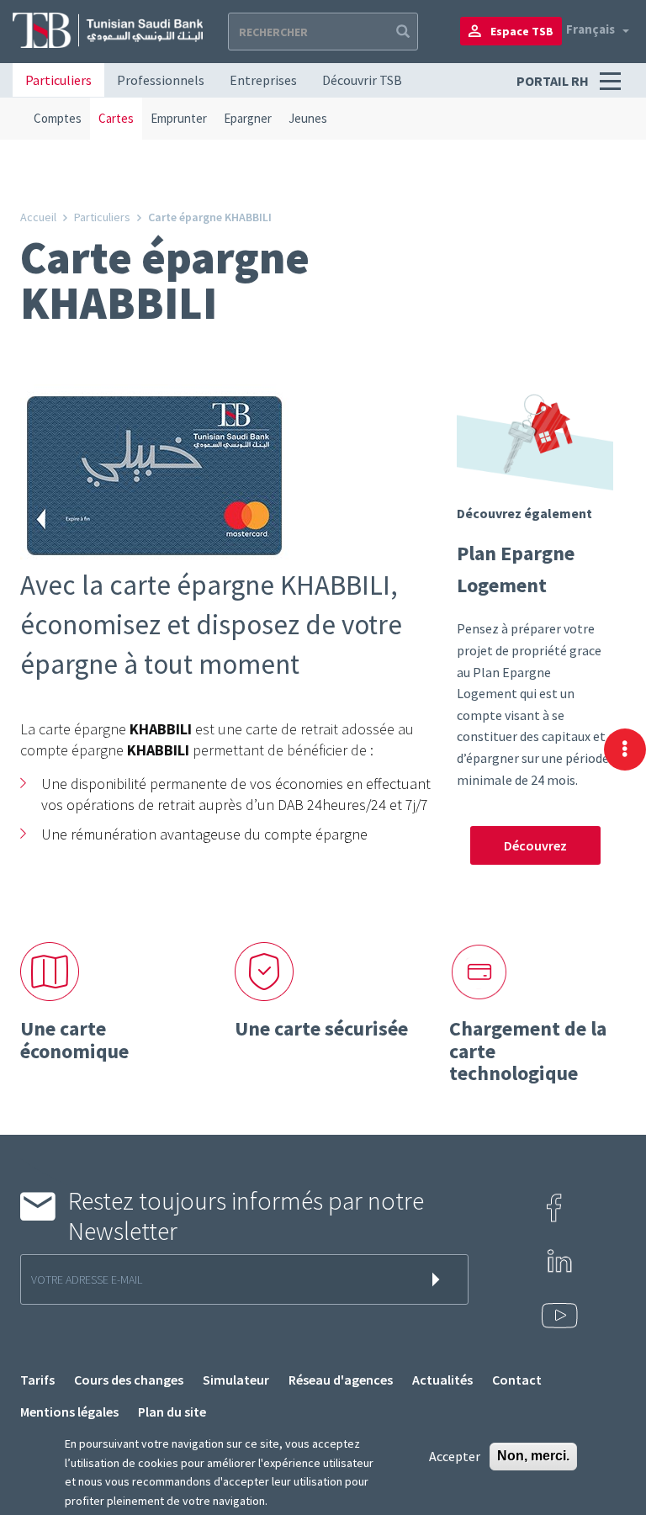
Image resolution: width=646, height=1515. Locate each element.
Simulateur (236, 1379)
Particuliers (58, 80)
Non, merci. (533, 1456)
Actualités (442, 1379)
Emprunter (179, 118)
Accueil (38, 217)
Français (590, 29)
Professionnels (160, 80)
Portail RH (553, 80)
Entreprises (263, 80)
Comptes (58, 118)
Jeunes (308, 118)
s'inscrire (439, 1279)
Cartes (116, 118)
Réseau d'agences (341, 1379)
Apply (401, 31)
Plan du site (172, 1411)
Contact (517, 1379)
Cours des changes (128, 1379)
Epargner (248, 118)
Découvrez (535, 845)
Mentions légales (69, 1411)
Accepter (454, 1456)
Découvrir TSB (362, 80)
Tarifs (37, 1379)
